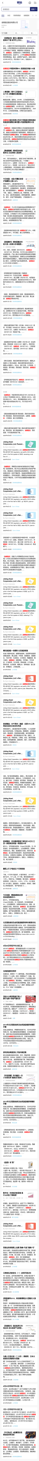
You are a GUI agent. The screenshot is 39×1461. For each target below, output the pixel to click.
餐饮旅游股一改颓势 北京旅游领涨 (15, 651)
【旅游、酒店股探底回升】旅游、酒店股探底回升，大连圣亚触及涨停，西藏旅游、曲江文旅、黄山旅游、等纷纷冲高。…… (19, 296)
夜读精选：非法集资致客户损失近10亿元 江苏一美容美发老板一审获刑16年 (19, 842)
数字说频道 (15, 1217)
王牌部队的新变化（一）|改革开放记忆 (17, 1273)
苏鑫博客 (15, 1380)
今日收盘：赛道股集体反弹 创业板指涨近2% (13, 896)
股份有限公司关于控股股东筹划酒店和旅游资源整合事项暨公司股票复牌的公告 (19, 121)
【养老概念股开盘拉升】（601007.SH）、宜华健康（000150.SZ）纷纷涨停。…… (19, 381)
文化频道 (14, 1186)
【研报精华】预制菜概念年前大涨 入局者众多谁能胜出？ (13, 243)
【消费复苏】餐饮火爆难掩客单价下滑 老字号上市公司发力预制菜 (13, 39)
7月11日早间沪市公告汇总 (12, 1409)
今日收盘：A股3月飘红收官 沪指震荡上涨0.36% (13, 180)
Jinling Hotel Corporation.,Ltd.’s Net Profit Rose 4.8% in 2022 (12, 677)
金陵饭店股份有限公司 (10, 22)
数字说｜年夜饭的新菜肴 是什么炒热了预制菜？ (13, 1194)
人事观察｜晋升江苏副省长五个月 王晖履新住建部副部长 (13, 93)
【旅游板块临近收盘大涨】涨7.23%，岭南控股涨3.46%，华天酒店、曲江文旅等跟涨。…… (19, 231)
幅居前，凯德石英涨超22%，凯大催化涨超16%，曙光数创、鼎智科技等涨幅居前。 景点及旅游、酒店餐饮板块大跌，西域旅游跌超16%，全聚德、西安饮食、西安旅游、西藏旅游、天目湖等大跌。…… (19, 827)
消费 (14, 1018)
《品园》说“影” (9, 1162)
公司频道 (15, 85)
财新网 (14, 745)
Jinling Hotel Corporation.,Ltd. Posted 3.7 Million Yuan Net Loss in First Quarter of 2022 (13, 604)
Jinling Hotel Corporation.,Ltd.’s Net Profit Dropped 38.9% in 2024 (12, 1225)
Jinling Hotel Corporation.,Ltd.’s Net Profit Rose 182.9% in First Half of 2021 (12, 490)
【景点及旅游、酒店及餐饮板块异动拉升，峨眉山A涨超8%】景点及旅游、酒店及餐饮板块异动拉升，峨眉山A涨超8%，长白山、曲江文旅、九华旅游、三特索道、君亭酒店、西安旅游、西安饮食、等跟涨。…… (19, 365)
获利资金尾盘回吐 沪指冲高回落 (14, 1052)
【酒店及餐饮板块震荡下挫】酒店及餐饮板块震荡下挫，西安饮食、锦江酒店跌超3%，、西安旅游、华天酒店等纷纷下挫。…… (19, 430)
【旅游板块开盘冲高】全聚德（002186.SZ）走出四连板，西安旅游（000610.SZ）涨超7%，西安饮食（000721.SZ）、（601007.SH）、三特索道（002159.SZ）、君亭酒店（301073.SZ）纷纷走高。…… (19, 346)
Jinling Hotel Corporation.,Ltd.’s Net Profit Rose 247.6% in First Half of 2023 (12, 752)
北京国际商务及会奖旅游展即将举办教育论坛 (19, 922)
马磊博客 (15, 990)
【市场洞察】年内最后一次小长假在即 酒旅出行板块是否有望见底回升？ (13, 1077)
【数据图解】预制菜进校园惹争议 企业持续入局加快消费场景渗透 (13, 152)
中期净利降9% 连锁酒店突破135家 (19, 69)
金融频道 (15, 200)
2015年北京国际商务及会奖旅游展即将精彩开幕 (19, 1026)
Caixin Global (15, 459)
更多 (26, 27)
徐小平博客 (16, 1319)
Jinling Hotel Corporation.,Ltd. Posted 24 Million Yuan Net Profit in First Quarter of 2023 (13, 443)
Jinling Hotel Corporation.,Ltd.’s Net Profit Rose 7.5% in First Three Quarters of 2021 (12, 701)
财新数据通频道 (16, 62)
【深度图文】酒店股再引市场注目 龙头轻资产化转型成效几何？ (13, 1327)
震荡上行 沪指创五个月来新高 (14, 869)
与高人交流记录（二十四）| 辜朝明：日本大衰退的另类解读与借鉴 (19, 1357)
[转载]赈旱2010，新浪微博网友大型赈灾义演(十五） (19, 1299)
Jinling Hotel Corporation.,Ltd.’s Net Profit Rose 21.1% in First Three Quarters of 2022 (13, 580)
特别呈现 (15, 939)
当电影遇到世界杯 (9, 971)
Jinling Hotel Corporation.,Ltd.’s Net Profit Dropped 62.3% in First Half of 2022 (12, 514)
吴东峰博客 (16, 1292)
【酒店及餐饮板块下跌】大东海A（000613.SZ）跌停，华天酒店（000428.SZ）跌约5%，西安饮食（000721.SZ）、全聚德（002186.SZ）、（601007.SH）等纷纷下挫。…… (19, 328)
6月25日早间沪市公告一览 (12, 1386)
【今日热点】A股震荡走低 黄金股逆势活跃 (12, 1433)
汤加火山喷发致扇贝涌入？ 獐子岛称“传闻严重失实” (13, 997)
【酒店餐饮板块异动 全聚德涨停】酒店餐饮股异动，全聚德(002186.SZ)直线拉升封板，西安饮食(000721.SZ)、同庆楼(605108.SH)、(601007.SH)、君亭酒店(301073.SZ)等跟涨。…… (18, 312)
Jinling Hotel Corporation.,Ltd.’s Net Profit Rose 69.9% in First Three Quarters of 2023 (13, 628)
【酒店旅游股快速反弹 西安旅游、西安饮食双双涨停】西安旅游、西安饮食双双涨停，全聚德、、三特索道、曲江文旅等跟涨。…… (19, 416)
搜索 (33, 9)
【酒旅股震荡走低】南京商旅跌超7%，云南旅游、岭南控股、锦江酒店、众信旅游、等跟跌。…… (19, 1132)
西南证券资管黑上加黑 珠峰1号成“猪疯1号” (19, 1248)
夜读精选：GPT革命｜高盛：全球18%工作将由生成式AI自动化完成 (18, 725)
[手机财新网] (19, 2)
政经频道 (15, 113)
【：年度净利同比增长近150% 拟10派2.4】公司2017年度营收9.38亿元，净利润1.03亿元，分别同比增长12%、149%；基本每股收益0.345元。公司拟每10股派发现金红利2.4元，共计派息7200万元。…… (19, 399)
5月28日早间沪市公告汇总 (12, 946)
